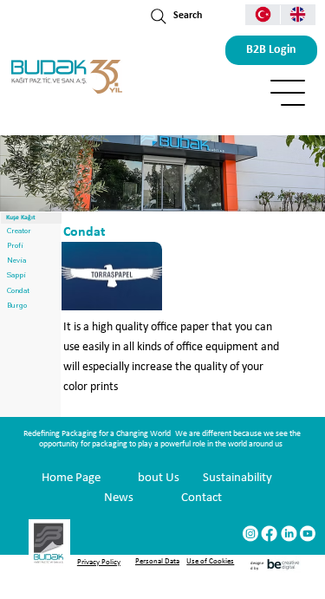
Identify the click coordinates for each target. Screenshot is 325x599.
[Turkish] (263, 14)
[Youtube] (307, 533)
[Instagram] (250, 533)
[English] (297, 14)
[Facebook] (269, 533)
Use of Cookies (210, 561)
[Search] (159, 16)
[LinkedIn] (288, 533)
